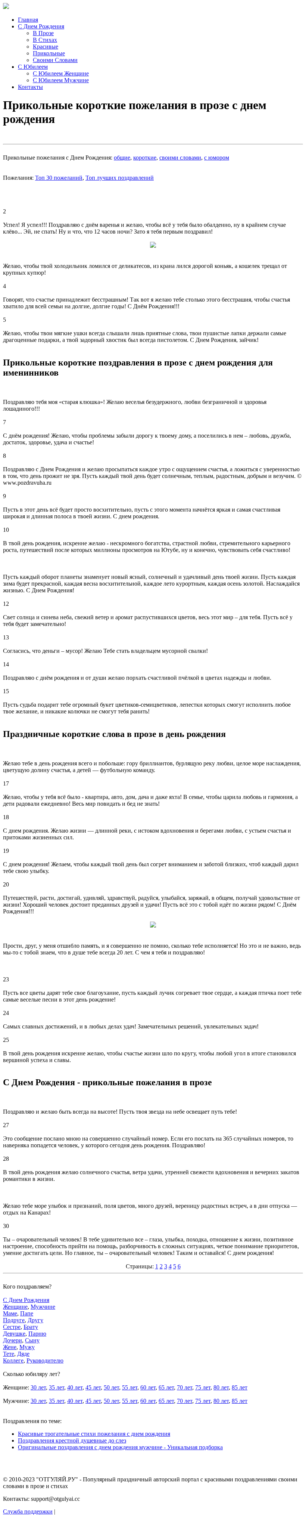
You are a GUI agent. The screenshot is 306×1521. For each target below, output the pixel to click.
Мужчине (43, 1307)
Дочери (12, 1340)
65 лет (166, 1387)
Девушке (14, 1333)
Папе (26, 1313)
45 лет (93, 1387)
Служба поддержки (28, 1511)
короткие (144, 157)
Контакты (30, 87)
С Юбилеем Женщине (61, 73)
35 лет (56, 1387)
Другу (35, 1320)
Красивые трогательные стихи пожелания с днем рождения (94, 1434)
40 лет (74, 1387)
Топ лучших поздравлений (119, 178)
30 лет (38, 1387)
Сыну (32, 1340)
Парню (37, 1333)
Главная (28, 19)
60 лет (148, 1387)
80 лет (221, 1387)
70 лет (184, 1387)
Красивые (45, 46)
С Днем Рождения (41, 26)
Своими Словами (55, 60)
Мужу (27, 1347)
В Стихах (45, 40)
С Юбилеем (33, 67)
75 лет (202, 1387)
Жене (9, 1347)
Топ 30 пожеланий (58, 178)
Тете (8, 1354)
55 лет (129, 1387)
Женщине (15, 1307)
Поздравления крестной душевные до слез (72, 1440)
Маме (10, 1313)
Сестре (12, 1327)
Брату (31, 1327)
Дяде (23, 1354)
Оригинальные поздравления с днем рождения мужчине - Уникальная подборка (120, 1447)
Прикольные (49, 53)
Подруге (14, 1320)
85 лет (239, 1387)
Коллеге (13, 1360)
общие (122, 157)
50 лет (111, 1387)
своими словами (180, 157)
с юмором (216, 157)
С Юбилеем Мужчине (61, 80)
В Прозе (43, 33)
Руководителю (44, 1360)
